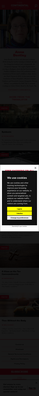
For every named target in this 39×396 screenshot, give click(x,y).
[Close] (35, 167)
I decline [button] (19, 213)
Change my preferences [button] (19, 218)
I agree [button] (19, 209)
